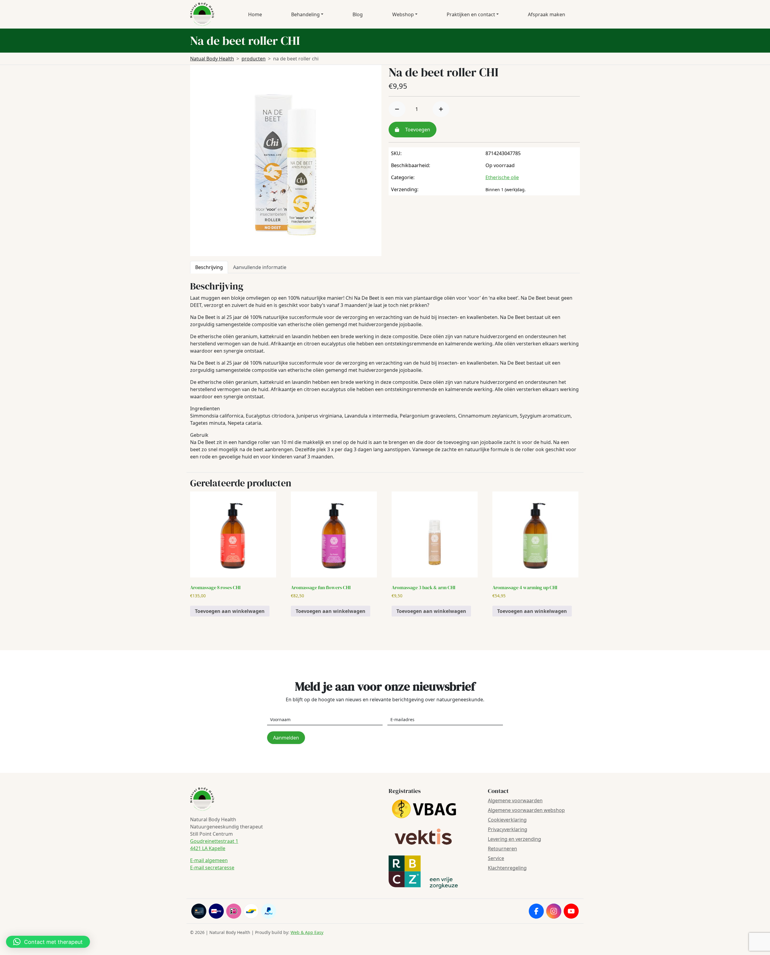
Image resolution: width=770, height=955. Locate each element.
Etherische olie (502, 177)
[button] (48, 942)
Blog (358, 14)
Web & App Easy (307, 932)
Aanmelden (286, 737)
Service (496, 858)
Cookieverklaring (507, 819)
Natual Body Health (212, 58)
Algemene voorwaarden (515, 800)
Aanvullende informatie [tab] (259, 267)
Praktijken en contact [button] (471, 14)
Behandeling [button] (305, 14)
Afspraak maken (546, 14)
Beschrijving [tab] (209, 267)
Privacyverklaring (507, 829)
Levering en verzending (514, 839)
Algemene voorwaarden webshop (526, 810)
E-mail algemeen (209, 860)
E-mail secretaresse (212, 867)
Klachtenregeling (507, 868)
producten (254, 58)
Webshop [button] (403, 14)
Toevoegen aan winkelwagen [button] (230, 611)
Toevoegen (417, 129)
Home (255, 14)
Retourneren (502, 848)
